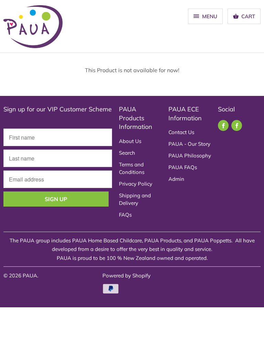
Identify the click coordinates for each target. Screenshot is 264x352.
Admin (176, 179)
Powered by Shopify (126, 275)
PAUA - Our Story (189, 144)
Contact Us (181, 132)
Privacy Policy (135, 183)
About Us (130, 141)
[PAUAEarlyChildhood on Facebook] (236, 125)
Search (127, 153)
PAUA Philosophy (189, 155)
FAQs (125, 214)
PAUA (30, 275)
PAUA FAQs (182, 167)
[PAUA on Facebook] (223, 125)
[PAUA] (33, 29)
